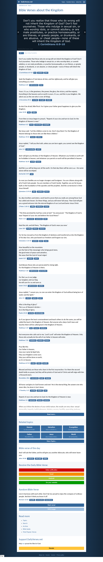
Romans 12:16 (23, 500)
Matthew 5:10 (23, 271)
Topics (63, 2)
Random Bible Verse (29, 490)
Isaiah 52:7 (22, 258)
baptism (34, 298)
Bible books (26, 529)
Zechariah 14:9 (24, 174)
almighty (48, 100)
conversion (38, 124)
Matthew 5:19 (23, 328)
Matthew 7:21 (23, 340)
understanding (30, 149)
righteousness (34, 85)
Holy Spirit (38, 458)
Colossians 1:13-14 (25, 241)
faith (45, 219)
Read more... (51, 414)
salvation (40, 72)
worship (35, 100)
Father (34, 112)
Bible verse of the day (29, 448)
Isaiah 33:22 (23, 286)
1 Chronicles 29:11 (25, 100)
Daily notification (51, 470)
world (32, 161)
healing (29, 228)
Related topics (26, 422)
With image (52, 509)
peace (36, 258)
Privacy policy (60, 555)
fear (29, 112)
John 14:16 (22, 458)
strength (42, 100)
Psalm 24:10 (23, 313)
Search (25, 523)
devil (41, 241)
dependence (48, 500)
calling (32, 206)
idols (46, 72)
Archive (25, 526)
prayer (33, 363)
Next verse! (51, 505)
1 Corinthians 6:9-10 (25, 73)
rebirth (38, 149)
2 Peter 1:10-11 (24, 206)
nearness (42, 228)
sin (35, 72)
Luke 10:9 (22, 228)
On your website (51, 482)
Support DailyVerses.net (31, 539)
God (32, 174)
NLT (21, 53)
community (40, 500)
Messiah (48, 378)
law (31, 328)
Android (51, 478)
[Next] (51, 409)
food (41, 85)
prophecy (40, 191)
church (47, 191)
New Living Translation (31, 53)
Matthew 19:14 (24, 137)
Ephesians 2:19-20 (25, 191)
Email (51, 474)
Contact (53, 555)
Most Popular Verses (29, 532)
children (39, 137)
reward (46, 206)
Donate (51, 548)
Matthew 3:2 (23, 400)
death (41, 378)
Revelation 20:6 (24, 378)
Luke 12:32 (22, 112)
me (23, 543)
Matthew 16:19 (24, 162)
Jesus (31, 124)
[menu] (84, 3)
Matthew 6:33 (23, 85)
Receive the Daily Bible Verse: (33, 465)
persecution (43, 271)
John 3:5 (22, 298)
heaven (33, 137)
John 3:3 (22, 149)
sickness (35, 228)
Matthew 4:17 (23, 124)
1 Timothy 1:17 (24, 390)
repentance (39, 219)
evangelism (46, 124)
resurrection (34, 378)
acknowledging (39, 313)
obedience (39, 206)
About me (41, 555)
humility (45, 363)
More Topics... (51, 441)
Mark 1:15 (22, 219)
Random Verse (70, 2)
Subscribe (78, 2)
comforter (30, 458)
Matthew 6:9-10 (24, 363)
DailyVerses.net (23, 5)
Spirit (40, 298)
